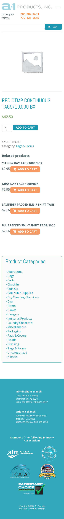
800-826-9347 (41, 401)
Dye (10, 301)
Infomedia (41, 508)
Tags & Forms (24, 146)
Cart (55, 26)
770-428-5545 (29, 18)
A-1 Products (40, 506)
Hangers (13, 314)
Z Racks (12, 357)
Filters (11, 306)
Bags (10, 276)
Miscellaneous (16, 327)
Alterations (14, 272)
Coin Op (12, 289)
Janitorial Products (19, 318)
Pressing (13, 344)
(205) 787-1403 (23, 401)
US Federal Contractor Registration (47, 471)
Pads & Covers (16, 335)
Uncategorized (17, 353)
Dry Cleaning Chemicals (23, 297)
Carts (11, 280)
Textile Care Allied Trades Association (19, 471)
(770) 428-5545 (23, 422)
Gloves (11, 310)
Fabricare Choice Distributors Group (32, 488)
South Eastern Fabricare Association (49, 453)
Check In (13, 284)
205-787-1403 (29, 14)
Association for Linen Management (20, 453)
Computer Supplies (20, 293)
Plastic (11, 340)
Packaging (14, 331)
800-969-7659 (41, 422)
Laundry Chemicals (20, 323)
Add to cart (25, 128)
